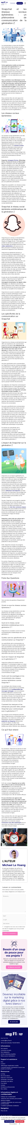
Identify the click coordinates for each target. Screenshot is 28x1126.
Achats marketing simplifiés (8, 1054)
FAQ (2, 1062)
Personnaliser (13, 1124)
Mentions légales (5, 1100)
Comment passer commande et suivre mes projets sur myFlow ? (13, 1068)
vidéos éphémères (7, 246)
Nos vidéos (4, 1089)
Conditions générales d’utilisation (10, 1106)
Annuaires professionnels (8, 1087)
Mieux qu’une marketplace (8, 1056)
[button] (13, 3)
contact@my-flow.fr (6, 1040)
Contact (3, 1064)
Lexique (3, 1085)
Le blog (3, 1074)
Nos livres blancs (5, 1076)
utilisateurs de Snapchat (13, 490)
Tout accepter (9, 1121)
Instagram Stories (13, 160)
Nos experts (4, 1048)
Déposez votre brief (6, 1078)
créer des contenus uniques (17, 507)
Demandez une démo (7, 1081)
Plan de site (4, 1111)
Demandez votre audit (7, 1079)
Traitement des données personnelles (11, 1098)
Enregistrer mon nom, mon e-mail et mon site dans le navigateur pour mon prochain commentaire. (13, 929)
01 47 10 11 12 (4, 1038)
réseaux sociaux (19, 145)
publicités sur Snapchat (8, 721)
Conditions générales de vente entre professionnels (11, 1103)
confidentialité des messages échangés (12, 690)
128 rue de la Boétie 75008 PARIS (10, 1043)
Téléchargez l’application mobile (10, 1065)
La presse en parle (6, 1050)
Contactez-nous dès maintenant (11, 822)
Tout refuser (19, 1121)
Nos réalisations (5, 1052)
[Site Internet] (14, 924)
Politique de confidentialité (8, 1097)
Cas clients (4, 1083)
